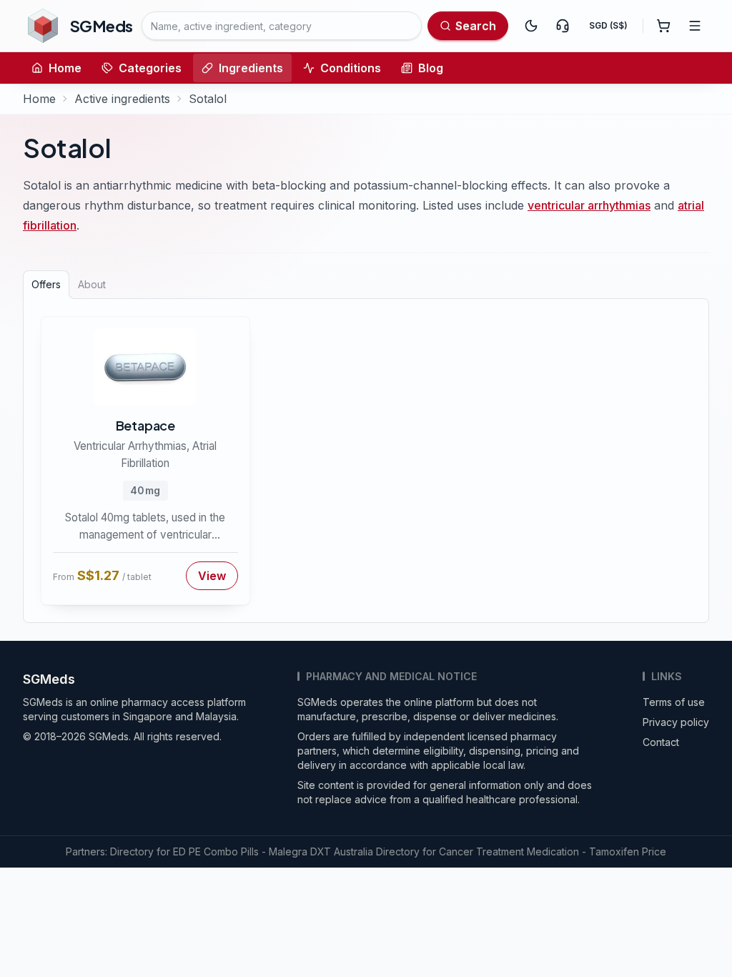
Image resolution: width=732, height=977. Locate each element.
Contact (661, 742)
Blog (430, 68)
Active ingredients (122, 99)
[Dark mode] (531, 25)
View (212, 576)
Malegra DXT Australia (321, 851)
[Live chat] (562, 25)
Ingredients (251, 68)
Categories (150, 68)
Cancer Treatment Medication (509, 851)
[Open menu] (695, 25)
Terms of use (674, 702)
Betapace (145, 425)
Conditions (350, 68)
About (92, 284)
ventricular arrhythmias (589, 205)
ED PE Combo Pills (216, 851)
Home (65, 68)
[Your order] (663, 25)
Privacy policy (676, 722)
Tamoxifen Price (627, 851)
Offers (46, 284)
